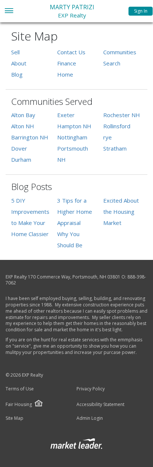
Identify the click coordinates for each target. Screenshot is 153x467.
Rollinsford (116, 126)
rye (107, 137)
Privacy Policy (90, 389)
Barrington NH (29, 137)
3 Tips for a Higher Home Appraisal (74, 211)
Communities (119, 52)
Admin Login (89, 418)
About (18, 63)
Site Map (14, 418)
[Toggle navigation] (8, 11)
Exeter (66, 115)
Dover (19, 148)
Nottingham (72, 137)
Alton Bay (23, 115)
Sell (15, 52)
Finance (66, 63)
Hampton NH (74, 126)
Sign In (140, 11)
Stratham (115, 148)
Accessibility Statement (100, 405)
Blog (17, 74)
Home (65, 74)
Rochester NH (121, 115)
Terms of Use (20, 389)
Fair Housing (19, 404)
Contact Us (71, 52)
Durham (21, 159)
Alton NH (22, 126)
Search (111, 63)
